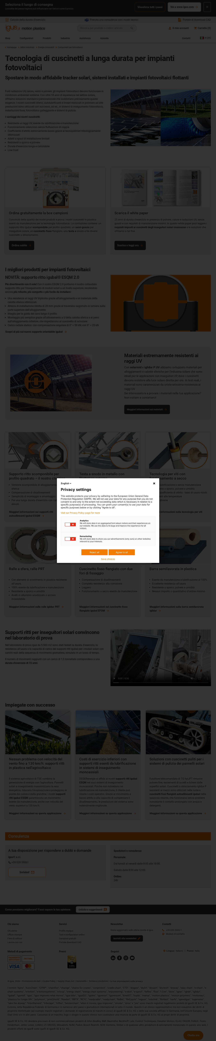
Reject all (94, 552)
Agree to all (122, 552)
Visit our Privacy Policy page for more (80, 513)
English (65, 483)
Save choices (108, 559)
